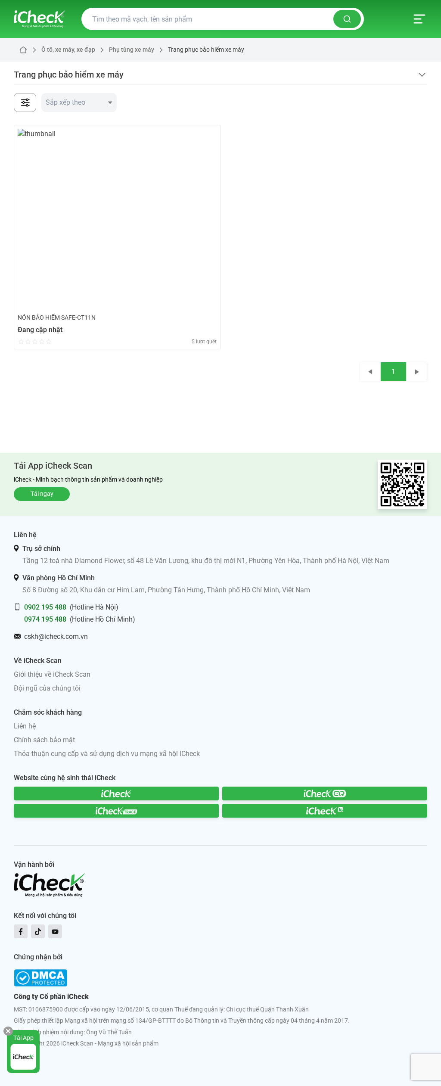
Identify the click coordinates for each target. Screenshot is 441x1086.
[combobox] (79, 102)
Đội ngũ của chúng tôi (47, 688)
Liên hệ (25, 726)
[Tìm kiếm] (347, 19)
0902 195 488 (45, 607)
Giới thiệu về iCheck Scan (52, 674)
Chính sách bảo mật (44, 740)
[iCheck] (116, 793)
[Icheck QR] (324, 793)
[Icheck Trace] (116, 811)
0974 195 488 (45, 619)
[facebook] (21, 931)
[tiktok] (38, 931)
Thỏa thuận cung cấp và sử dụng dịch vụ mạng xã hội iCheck (107, 754)
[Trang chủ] (39, 19)
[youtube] (55, 931)
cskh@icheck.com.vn (56, 636)
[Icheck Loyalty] (324, 811)
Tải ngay (42, 493)
